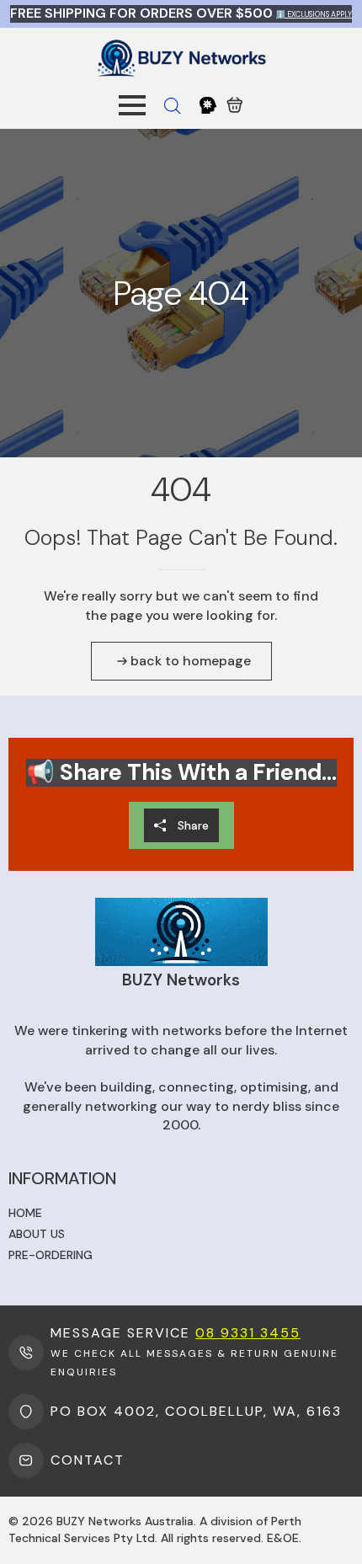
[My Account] (208, 105)
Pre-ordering (50, 1254)
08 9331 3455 (248, 1333)
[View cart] (234, 105)
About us (36, 1233)
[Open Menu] (132, 105)
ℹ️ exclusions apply (314, 14)
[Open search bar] (172, 106)
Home (25, 1212)
